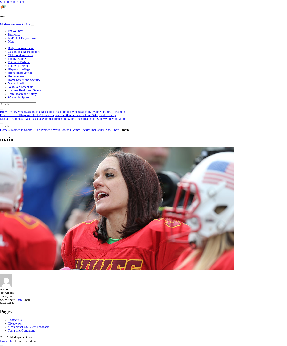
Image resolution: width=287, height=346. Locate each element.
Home (4, 129)
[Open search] (1, 109)
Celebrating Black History (24, 51)
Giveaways (15, 323)
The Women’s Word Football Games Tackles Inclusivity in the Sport (77, 129)
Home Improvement (20, 72)
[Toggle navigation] (32, 25)
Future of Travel (18, 65)
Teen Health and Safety (22, 94)
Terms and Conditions (21, 330)
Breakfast (14, 34)
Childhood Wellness (20, 55)
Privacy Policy (6, 341)
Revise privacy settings (25, 341)
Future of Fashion (19, 62)
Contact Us (15, 320)
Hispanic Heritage (19, 69)
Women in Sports (18, 97)
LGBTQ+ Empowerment (23, 38)
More (11, 41)
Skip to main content (12, 1)
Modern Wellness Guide (15, 24)
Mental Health (16, 83)
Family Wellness (18, 58)
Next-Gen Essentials (20, 87)
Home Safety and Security (24, 79)
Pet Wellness (15, 31)
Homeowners (16, 76)
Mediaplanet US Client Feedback (28, 327)
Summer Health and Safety (24, 90)
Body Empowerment (21, 48)
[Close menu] (1, 123)
